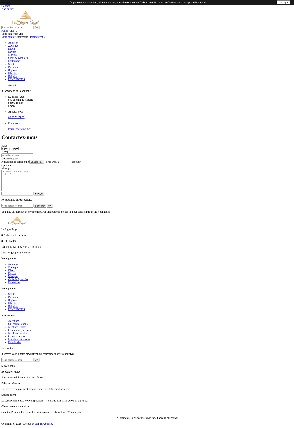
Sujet (4, 145)
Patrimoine (14, 67)
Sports (11, 294)
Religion (12, 76)
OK (36, 27)
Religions (13, 306)
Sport (11, 64)
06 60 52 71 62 (16, 117)
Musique (13, 54)
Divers (11, 48)
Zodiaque (13, 45)
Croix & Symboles (18, 279)
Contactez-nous (16, 336)
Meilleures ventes (17, 333)
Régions (12, 70)
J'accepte (283, 2)
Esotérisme (14, 60)
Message (6, 168)
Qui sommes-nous (18, 323)
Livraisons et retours (19, 339)
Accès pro (13, 320)
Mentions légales (17, 327)
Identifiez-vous (37, 36)
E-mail (5, 151)
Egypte (12, 51)
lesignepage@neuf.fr (19, 128)
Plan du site (14, 342)
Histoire (12, 73)
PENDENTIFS (16, 79)
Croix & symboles (18, 57)
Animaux (13, 42)
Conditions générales (19, 330)
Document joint (9, 158)
